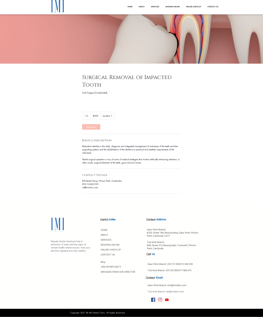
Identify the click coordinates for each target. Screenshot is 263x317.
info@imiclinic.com (176, 285)
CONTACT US (108, 254)
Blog (103, 261)
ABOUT (104, 234)
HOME (104, 229)
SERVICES (106, 239)
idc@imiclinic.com (175, 291)
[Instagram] (160, 300)
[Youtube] (167, 300)
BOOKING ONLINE (110, 244)
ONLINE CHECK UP (111, 249)
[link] (91, 127)
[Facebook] (153, 300)
